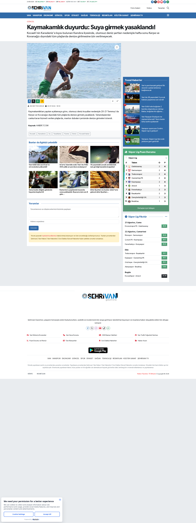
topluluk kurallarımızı (49, 236)
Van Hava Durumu (72, 335)
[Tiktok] (104, 328)
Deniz (74, 134)
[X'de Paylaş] (33, 101)
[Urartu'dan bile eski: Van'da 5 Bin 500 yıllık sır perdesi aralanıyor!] (74, 155)
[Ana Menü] (168, 15)
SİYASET (75, 15)
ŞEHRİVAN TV (137, 15)
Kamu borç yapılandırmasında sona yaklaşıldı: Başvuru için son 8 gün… (74, 192)
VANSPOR (37, 15)
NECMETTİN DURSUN (37, 106)
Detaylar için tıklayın (146, 208)
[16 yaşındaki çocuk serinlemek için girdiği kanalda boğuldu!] (104, 155)
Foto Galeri (135, 8)
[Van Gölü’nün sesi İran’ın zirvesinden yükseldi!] (43, 155)
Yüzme (66, 134)
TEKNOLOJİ (95, 15)
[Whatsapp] (108, 328)
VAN (29, 15)
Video (149, 8)
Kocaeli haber (84, 134)
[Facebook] (88, 328)
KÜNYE (30, 374)
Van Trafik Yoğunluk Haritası (148, 335)
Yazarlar (161, 8)
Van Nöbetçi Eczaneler (38, 335)
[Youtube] (100, 328)
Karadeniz (42, 134)
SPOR (67, 15)
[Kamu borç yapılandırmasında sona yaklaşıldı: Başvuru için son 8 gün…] (74, 180)
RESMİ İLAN (107, 15)
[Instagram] (96, 328)
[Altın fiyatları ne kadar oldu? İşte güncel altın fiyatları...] (104, 180)
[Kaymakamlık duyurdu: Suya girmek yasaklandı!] (74, 70)
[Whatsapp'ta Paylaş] (38, 101)
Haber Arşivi (142, 341)
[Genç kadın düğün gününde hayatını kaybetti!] (43, 180)
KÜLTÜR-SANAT (121, 15)
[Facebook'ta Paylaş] (29, 101)
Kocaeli (32, 134)
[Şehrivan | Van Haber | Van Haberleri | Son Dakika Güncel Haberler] (40, 8)
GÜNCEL (59, 15)
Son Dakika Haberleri (109, 341)
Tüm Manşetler (71, 341)
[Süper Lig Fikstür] (166, 217)
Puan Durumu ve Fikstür (38, 341)
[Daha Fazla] (42, 101)
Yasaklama (57, 134)
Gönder (33, 228)
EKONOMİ (48, 15)
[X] (92, 328)
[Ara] (168, 8)
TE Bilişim (152, 374)
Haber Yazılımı (142, 374)
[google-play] (98, 350)
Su (49, 134)
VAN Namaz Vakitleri (109, 335)
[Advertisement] (146, 59)
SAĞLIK (84, 15)
